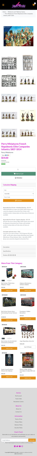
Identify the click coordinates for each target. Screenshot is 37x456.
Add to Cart (19, 174)
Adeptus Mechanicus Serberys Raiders (25, 283)
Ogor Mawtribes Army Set (27, 341)
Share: (3, 155)
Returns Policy (18, 425)
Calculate (19, 200)
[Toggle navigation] (3, 5)
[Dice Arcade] (19, 4)
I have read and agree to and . (19, 442)
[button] (18, 178)
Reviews (5, 255)
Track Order (18, 398)
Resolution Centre (18, 401)
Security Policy (18, 427)
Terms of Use (18, 419)
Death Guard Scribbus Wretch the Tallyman (7, 370)
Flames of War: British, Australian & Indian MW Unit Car (27, 371)
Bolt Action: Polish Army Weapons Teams (7, 283)
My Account (18, 396)
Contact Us (18, 411)
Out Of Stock (27, 347)
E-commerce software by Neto (25, 452)
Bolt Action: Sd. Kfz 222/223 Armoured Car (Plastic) (9, 341)
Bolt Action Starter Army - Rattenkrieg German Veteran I (9, 313)
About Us (18, 409)
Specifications (7, 251)
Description (6, 247)
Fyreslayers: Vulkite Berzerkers (25, 312)
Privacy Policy (18, 422)
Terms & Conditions (20, 442)
